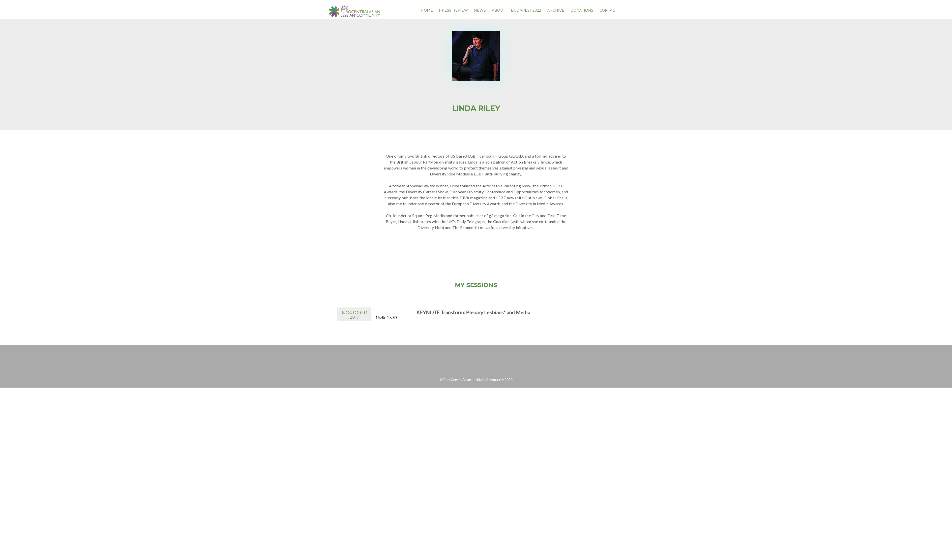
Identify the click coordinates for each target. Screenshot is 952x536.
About (498, 10)
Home (427, 10)
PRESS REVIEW (453, 10)
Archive (555, 10)
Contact (608, 10)
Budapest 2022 (526, 10)
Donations (582, 10)
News (480, 10)
